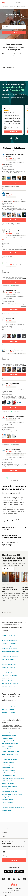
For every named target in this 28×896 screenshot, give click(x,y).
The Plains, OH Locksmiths (9, 643)
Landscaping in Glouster (8, 775)
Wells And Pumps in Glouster (9, 786)
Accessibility (13, 890)
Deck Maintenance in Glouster (10, 743)
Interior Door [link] (13, 6)
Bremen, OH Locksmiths (8, 667)
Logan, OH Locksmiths (8, 659)
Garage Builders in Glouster (9, 791)
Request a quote (12, 131)
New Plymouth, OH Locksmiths (10, 662)
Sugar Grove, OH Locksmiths (9, 675)
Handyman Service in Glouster (10, 773)
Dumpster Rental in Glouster (9, 741)
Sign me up (14, 860)
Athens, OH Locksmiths (8, 654)
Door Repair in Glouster (8, 709)
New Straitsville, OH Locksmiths (10, 646)
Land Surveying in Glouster (9, 765)
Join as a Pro (18, 2)
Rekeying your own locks (9, 497)
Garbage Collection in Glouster (10, 754)
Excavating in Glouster (8, 767)
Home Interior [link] (5, 6)
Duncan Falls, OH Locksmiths (10, 683)
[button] (4, 178)
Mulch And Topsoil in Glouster (10, 781)
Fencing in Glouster (7, 810)
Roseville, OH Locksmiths (9, 664)
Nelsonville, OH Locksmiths (9, 640)
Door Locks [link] (20, 6)
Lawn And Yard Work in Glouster (10, 751)
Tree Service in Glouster (8, 762)
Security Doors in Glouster (9, 707)
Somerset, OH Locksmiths (9, 673)
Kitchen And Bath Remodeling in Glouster (13, 778)
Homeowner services (7, 824)
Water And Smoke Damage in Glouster (12, 794)
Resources (4, 832)
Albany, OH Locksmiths (8, 678)
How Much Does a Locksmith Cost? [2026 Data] (9, 589)
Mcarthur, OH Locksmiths (9, 686)
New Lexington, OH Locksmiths (10, 651)
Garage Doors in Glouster (8, 712)
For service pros (5, 828)
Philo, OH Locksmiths (7, 670)
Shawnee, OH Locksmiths (8, 638)
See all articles (8, 569)
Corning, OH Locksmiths (8, 635)
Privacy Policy (18, 888)
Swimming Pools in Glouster (9, 757)
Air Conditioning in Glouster (9, 759)
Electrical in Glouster (7, 733)
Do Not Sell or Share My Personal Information (14, 892)
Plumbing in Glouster (7, 738)
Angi (3, 584)
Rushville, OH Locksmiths (9, 681)
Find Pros (14, 32)
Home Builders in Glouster (9, 735)
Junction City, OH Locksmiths (10, 656)
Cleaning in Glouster (7, 746)
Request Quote (14, 183)
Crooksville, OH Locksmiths (9, 648)
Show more (24, 174)
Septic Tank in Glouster (8, 749)
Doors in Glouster (6, 789)
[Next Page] (25, 478)
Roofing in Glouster (7, 797)
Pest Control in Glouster (8, 770)
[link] (5, 127)
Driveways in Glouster (8, 783)
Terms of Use (10, 888)
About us (4, 836)
